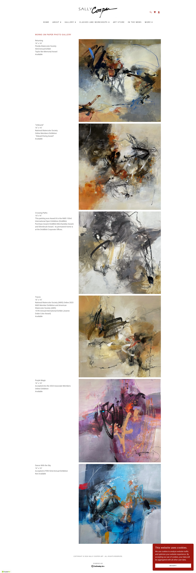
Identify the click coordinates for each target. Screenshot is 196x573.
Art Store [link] (119, 22)
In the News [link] (135, 22)
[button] (159, 12)
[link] (98, 12)
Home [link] (46, 22)
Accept (173, 565)
